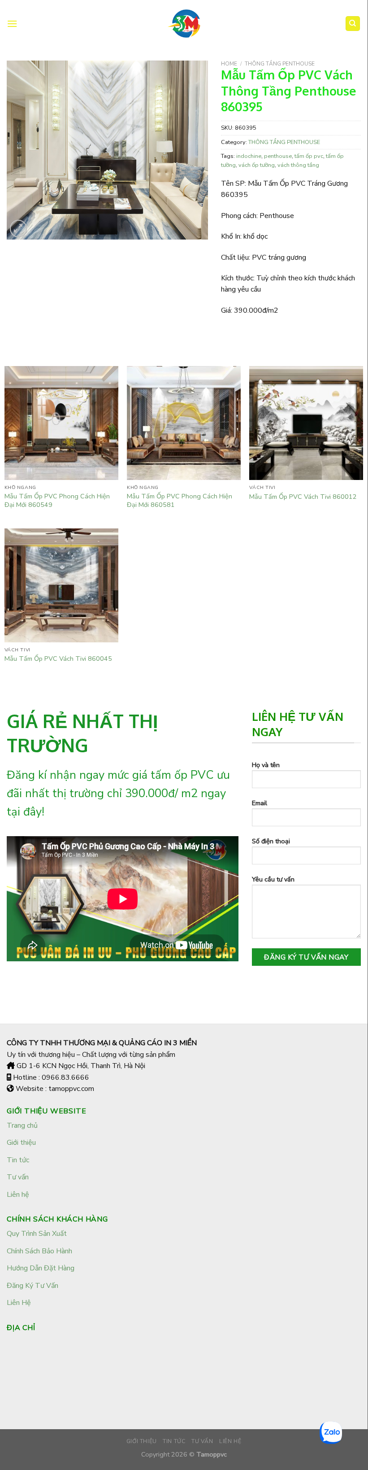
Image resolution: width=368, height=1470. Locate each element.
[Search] (353, 23)
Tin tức (18, 1160)
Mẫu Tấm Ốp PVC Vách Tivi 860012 (303, 497)
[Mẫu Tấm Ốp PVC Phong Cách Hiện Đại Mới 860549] (61, 423)
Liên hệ (18, 1195)
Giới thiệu (21, 1142)
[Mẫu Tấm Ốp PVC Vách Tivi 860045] (61, 585)
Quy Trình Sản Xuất (37, 1234)
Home (229, 63)
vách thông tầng (298, 165)
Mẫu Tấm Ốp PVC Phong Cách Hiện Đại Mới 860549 (57, 500)
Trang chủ (22, 1125)
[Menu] (12, 24)
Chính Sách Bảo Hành (39, 1251)
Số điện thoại (271, 841)
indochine (248, 156)
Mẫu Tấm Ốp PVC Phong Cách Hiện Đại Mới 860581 (179, 500)
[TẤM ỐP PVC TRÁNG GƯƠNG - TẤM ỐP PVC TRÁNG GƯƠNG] (184, 23)
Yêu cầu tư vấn (273, 879)
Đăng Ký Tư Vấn (32, 1286)
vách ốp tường (256, 165)
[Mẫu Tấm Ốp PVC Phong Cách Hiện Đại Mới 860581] (184, 423)
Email (259, 802)
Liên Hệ (19, 1303)
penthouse (278, 156)
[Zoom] (18, 228)
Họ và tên (266, 764)
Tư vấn (18, 1177)
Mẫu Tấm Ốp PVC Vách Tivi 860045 (58, 658)
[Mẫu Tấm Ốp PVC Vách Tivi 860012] (306, 423)
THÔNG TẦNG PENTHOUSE (280, 63)
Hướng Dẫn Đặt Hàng (40, 1268)
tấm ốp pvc (308, 156)
